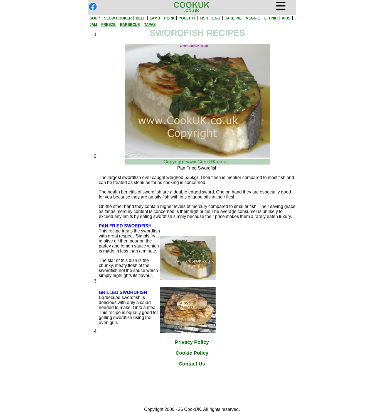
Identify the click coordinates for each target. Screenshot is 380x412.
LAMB (155, 18)
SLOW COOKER (118, 18)
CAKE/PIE (233, 18)
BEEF (140, 18)
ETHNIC (271, 18)
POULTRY (187, 18)
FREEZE (108, 25)
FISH (204, 18)
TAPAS (150, 25)
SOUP (95, 18)
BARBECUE (130, 25)
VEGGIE (253, 18)
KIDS (286, 18)
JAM (93, 25)
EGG (216, 18)
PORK (169, 18)
